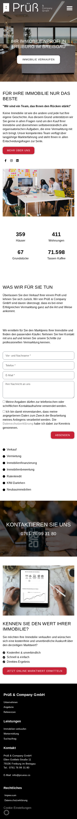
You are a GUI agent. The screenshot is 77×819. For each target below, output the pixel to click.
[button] (69, 8)
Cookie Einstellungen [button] (17, 807)
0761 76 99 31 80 (38, 533)
